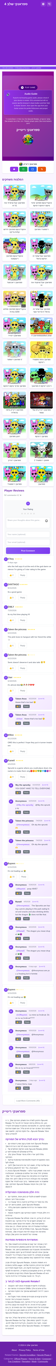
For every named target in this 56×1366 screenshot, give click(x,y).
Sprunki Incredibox (27, 1355)
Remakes (26, 1361)
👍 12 (18, 893)
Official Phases (20, 1359)
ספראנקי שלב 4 (16, 4)
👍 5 (18, 793)
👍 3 (18, 832)
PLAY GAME (30, 87)
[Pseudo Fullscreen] (33, 169)
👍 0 (18, 958)
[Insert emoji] (46, 520)
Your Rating (28, 509)
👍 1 (18, 919)
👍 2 (18, 706)
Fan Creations (14, 1361)
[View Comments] (14, 169)
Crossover (46, 1359)
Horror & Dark (35, 1359)
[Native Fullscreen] (23, 169)
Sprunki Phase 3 (44, 1355)
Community (43, 1361)
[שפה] (43, 4)
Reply (22, 575)
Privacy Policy (25, 1350)
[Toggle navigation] (49, 4)
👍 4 (18, 723)
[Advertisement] (28, 37)
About (14, 1350)
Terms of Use (38, 1350)
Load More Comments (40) (28, 1101)
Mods (34, 1361)
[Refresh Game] (42, 169)
